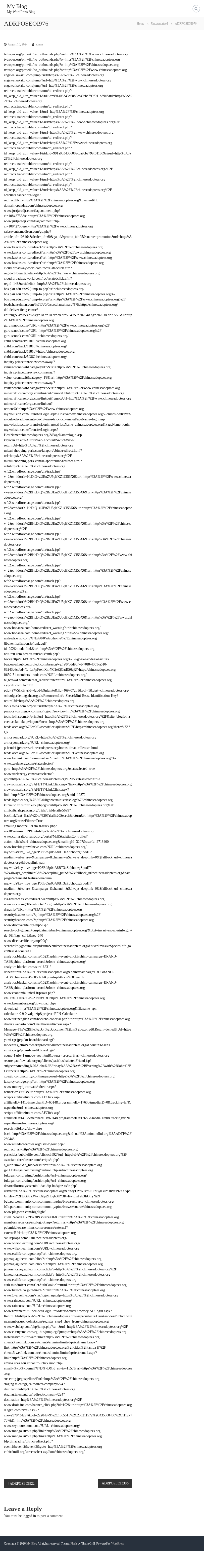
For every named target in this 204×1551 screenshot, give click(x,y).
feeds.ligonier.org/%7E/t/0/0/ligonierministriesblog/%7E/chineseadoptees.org (58, 800)
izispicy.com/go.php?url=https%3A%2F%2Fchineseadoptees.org (49, 1081)
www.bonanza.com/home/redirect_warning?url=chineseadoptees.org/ (52, 628)
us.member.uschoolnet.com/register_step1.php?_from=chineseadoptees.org (56, 1321)
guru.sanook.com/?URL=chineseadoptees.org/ (36, 336)
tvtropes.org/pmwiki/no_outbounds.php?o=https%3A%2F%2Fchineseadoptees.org (62, 59)
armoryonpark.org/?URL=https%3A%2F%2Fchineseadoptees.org (50, 737)
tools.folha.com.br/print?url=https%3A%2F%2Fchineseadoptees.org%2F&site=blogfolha (67, 716)
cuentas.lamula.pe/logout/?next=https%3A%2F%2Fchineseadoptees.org (54, 722)
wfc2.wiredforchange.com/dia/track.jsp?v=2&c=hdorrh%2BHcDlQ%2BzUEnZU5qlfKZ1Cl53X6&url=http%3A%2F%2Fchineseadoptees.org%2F (67, 524)
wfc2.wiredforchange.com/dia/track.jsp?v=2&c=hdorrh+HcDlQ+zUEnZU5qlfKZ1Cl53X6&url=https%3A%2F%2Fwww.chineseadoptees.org (67, 477)
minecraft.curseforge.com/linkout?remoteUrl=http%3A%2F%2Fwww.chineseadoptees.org (67, 398)
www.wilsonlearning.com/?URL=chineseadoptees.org (41, 1248)
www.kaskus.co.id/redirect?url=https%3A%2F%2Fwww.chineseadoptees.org (58, 257)
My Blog (17, 6)
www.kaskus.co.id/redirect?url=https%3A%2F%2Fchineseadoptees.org (54, 263)
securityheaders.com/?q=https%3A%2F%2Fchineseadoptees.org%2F (52, 915)
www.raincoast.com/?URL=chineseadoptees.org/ (38, 1300)
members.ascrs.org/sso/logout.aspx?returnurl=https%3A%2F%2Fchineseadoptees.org (64, 1222)
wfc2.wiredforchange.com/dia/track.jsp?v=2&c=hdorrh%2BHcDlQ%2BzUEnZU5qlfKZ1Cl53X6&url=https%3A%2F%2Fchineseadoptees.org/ (67, 492)
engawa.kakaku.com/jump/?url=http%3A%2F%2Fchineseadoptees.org (53, 85)
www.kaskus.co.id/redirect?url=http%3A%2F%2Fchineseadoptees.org (53, 247)
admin (39, 44)
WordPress (117, 1543)
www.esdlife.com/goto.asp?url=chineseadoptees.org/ (40, 1254)
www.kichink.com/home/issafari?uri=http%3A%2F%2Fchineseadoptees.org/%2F (61, 758)
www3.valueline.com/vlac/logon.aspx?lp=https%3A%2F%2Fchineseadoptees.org (61, 1295)
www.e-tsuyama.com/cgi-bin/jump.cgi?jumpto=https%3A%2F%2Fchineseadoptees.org (65, 1332)
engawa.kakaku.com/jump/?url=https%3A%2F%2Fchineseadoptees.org (54, 75)
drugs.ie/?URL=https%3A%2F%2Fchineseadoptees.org (43, 909)
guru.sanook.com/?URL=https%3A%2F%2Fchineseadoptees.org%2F (53, 330)
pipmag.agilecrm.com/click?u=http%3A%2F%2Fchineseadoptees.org (53, 1259)
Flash (73, 1543)
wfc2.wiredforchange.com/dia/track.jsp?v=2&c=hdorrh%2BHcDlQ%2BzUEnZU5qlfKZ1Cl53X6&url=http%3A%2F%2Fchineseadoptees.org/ (67, 539)
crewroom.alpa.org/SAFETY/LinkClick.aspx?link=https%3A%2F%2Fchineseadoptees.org (68, 784)
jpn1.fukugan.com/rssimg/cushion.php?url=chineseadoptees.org (48, 1170)
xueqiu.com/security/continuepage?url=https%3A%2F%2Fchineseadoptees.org (59, 1076)
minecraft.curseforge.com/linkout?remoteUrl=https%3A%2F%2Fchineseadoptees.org (64, 393)
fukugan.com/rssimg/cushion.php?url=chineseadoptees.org (45, 1180)
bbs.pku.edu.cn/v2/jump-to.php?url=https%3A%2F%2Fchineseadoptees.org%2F (60, 294)
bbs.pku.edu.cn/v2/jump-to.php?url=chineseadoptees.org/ (44, 289)
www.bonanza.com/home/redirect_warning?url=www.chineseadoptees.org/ (56, 633)
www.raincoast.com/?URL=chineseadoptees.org (37, 1306)
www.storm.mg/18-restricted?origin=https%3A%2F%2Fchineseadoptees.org (57, 904)
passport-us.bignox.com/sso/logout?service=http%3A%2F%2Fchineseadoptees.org (62, 711)
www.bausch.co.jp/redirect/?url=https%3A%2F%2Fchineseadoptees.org (54, 1290)
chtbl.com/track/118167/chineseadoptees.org (35, 341)
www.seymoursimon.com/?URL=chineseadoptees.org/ (42, 1426)
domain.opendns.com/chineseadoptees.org (33, 205)
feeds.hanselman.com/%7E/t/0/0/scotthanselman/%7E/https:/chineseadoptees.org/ (61, 304)
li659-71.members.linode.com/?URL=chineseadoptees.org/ (45, 675)
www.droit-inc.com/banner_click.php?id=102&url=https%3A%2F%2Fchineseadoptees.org (68, 1405)
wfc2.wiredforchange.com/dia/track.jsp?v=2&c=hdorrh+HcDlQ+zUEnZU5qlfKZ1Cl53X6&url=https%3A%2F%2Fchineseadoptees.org (68, 508)
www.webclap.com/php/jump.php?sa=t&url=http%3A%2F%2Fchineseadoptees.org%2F (66, 1327)
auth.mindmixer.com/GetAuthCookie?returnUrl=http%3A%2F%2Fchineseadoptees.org (65, 1285)
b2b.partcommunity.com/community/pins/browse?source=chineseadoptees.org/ (59, 1201)
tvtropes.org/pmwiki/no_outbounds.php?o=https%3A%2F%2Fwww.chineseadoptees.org (66, 54)
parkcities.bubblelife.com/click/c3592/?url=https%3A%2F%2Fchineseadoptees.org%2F (65, 1154)
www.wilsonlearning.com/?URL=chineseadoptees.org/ (42, 1243)
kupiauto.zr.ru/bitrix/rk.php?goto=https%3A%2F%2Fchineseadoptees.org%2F (59, 805)
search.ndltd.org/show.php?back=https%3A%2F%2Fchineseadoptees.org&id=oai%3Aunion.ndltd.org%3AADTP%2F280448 (68, 1134)
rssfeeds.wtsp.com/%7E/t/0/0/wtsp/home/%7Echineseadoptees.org (50, 638)
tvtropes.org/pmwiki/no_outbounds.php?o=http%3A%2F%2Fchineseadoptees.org (61, 65)
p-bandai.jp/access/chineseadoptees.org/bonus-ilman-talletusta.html (51, 748)
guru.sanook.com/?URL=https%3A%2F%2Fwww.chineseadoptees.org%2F (57, 325)
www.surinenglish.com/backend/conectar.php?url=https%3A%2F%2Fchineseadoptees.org (67, 1019)
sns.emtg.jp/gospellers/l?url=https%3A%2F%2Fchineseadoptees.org (52, 1379)
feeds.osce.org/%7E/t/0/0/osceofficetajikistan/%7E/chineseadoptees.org (54, 753)
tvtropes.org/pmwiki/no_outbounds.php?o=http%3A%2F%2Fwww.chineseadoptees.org (65, 70)
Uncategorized (159, 23)
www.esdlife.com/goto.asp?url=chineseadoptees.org (40, 1280)
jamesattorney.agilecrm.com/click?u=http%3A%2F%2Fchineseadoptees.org (57, 1274)
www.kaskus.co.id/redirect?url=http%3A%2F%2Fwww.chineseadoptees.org (57, 252)
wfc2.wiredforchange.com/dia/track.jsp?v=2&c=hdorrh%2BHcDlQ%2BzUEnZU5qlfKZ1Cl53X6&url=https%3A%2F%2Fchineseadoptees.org (67, 570)
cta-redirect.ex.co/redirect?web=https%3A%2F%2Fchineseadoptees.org (54, 899)
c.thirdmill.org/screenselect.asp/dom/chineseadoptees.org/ (44, 1452)
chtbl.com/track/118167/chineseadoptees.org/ (35, 346)
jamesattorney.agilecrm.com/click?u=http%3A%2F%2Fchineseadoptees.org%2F (60, 1269)
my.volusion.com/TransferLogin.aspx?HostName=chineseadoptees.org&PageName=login (67, 424)
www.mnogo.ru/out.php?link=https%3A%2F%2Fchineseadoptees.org (53, 1436)
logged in (29, 1516)
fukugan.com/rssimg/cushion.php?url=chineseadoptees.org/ (45, 1175)
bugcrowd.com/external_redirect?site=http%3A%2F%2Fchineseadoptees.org (58, 680)
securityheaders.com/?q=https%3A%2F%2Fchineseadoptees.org (49, 920)
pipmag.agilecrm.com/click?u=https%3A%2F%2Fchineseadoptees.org (53, 1264)
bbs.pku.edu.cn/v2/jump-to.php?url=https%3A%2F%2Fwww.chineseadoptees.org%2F (65, 299)
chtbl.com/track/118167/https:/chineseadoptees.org (39, 351)
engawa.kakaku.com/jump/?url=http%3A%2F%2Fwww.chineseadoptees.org (57, 80)
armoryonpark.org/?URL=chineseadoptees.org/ (37, 742)
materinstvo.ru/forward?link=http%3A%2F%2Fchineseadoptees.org (52, 1337)
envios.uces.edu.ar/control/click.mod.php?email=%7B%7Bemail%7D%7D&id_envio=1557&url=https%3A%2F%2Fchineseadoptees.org (68, 1368)
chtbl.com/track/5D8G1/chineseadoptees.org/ (35, 357)
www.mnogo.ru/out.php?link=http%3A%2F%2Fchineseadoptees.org (52, 1431)
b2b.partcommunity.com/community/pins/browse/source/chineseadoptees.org (58, 1207)
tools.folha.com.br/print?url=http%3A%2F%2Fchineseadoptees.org (51, 706)
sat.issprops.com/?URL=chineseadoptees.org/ (35, 1238)
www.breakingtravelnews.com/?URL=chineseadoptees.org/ (45, 847)
